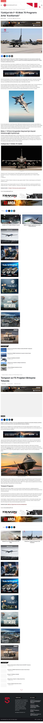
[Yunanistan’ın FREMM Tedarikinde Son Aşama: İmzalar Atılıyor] (4, 355)
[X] (4, 56)
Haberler (6, 9)
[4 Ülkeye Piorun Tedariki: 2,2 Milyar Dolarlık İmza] (4, 364)
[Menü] (1, 5)
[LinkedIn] (7, 56)
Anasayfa (3, 9)
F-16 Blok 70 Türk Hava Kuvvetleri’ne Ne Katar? (17, 188)
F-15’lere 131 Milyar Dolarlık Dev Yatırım (14, 367)
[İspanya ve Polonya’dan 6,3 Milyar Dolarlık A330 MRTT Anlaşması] (4, 350)
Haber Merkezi (4, 18)
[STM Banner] (21, 74)
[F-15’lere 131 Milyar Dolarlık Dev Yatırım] (4, 369)
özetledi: (26, 84)
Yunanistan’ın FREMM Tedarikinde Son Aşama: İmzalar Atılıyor (19, 353)
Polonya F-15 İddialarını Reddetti (13, 357)
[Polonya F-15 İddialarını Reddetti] (4, 359)
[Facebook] (2, 56)
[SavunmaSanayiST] (21, 5)
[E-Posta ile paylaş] (12, 56)
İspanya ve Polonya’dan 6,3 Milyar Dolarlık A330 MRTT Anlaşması (19, 348)
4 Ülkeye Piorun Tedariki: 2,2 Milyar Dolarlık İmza (16, 362)
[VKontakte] (9, 56)
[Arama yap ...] (41, 5)
